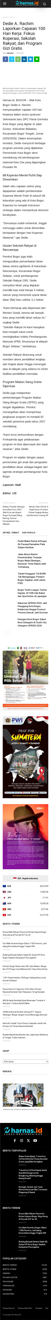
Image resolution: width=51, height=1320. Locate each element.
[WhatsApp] (18, 59)
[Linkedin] (24, 59)
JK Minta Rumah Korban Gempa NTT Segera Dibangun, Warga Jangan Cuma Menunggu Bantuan (25, 1013)
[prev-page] (4, 632)
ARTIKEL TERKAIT (11, 532)
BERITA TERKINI (8, 17)
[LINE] (36, 59)
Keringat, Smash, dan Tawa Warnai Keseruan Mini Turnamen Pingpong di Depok (33, 1189)
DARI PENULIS (28, 532)
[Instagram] (21, 1141)
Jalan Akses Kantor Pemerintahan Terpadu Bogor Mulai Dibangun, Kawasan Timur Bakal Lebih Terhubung (32, 560)
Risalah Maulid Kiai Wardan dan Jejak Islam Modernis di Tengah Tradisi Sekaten (25, 1036)
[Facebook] (5, 59)
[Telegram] (30, 59)
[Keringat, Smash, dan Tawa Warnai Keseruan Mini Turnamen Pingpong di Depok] (9, 1190)
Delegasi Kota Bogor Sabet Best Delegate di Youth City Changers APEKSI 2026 (32, 622)
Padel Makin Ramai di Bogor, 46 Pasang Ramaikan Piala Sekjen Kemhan (32, 544)
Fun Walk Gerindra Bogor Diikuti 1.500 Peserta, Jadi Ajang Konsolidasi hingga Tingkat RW (25, 944)
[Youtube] (35, 1141)
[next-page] (8, 632)
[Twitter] (11, 59)
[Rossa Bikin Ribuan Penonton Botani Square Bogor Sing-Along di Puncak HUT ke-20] (9, 1217)
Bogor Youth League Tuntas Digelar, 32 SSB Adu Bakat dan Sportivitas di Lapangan (32, 593)
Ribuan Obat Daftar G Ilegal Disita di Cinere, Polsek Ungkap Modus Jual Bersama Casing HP (37, 511)
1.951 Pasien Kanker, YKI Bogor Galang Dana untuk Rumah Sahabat (24, 979)
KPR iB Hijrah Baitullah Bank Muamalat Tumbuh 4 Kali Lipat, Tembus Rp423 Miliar (24, 1001)
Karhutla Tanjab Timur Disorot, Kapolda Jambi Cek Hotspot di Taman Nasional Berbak (24, 1024)
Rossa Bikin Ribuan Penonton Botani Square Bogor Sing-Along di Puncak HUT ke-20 (25, 933)
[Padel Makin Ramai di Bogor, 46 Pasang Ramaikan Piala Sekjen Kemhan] (9, 544)
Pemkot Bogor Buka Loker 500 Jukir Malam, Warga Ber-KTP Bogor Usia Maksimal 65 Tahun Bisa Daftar (25, 967)
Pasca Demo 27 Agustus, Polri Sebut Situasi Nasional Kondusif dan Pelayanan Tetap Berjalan (24, 990)
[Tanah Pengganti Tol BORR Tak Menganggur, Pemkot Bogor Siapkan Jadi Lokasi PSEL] (9, 577)
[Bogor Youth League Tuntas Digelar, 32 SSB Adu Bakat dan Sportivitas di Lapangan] (9, 593)
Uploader (10, 53)
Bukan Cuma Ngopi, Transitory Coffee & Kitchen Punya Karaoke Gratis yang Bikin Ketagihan (33, 1159)
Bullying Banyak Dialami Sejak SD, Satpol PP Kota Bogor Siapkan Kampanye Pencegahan (24, 956)
